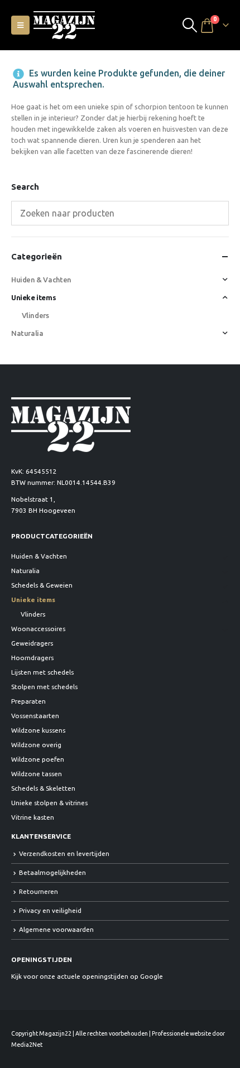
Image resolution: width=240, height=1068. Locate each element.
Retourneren (38, 891)
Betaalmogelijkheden (52, 872)
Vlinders (35, 315)
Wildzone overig (36, 744)
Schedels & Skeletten (43, 788)
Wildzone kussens (38, 730)
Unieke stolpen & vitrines (49, 802)
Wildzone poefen (37, 759)
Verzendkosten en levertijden (64, 853)
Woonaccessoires (38, 628)
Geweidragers (32, 643)
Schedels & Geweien (42, 585)
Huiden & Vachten (41, 279)
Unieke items (33, 297)
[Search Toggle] (190, 25)
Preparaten (28, 701)
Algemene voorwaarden (56, 929)
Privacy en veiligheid (50, 910)
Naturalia (27, 333)
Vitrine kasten (32, 817)
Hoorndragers (32, 657)
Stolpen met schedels (44, 686)
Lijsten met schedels (42, 672)
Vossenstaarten (35, 715)
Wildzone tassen (36, 773)
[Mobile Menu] (20, 25)
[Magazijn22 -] (64, 25)
